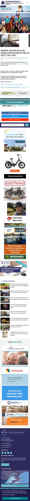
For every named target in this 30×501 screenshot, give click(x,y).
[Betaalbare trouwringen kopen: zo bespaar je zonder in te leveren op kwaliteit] (5, 334)
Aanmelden (5, 464)
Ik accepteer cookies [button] (15, 498)
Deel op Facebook (16, 113)
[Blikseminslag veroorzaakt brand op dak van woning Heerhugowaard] (5, 293)
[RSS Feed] (11, 452)
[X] (5, 452)
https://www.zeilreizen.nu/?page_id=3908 (11, 84)
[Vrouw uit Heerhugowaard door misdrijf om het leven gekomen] (5, 314)
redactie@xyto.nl (7, 445)
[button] (0, 40)
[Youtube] (8, 452)
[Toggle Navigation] (27, 3)
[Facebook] (2, 452)
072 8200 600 (6, 443)
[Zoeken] (27, 125)
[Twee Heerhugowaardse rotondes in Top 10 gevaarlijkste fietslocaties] (5, 321)
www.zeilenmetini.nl (21, 63)
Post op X (15, 116)
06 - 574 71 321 (21, 106)
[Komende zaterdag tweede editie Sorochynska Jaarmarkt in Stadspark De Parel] (5, 286)
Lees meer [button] (12, 494)
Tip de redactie (16, 119)
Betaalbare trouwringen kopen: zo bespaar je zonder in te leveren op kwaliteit (19, 333)
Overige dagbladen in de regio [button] (9, 485)
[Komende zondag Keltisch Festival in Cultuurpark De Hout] (5, 327)
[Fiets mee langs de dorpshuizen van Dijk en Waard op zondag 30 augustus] (5, 300)
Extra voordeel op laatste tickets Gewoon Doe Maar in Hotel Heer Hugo (18, 306)
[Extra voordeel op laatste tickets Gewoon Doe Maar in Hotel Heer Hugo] (5, 307)
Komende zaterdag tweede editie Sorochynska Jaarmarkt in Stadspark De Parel (19, 285)
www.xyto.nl (6, 447)
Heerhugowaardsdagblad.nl (12, 1)
